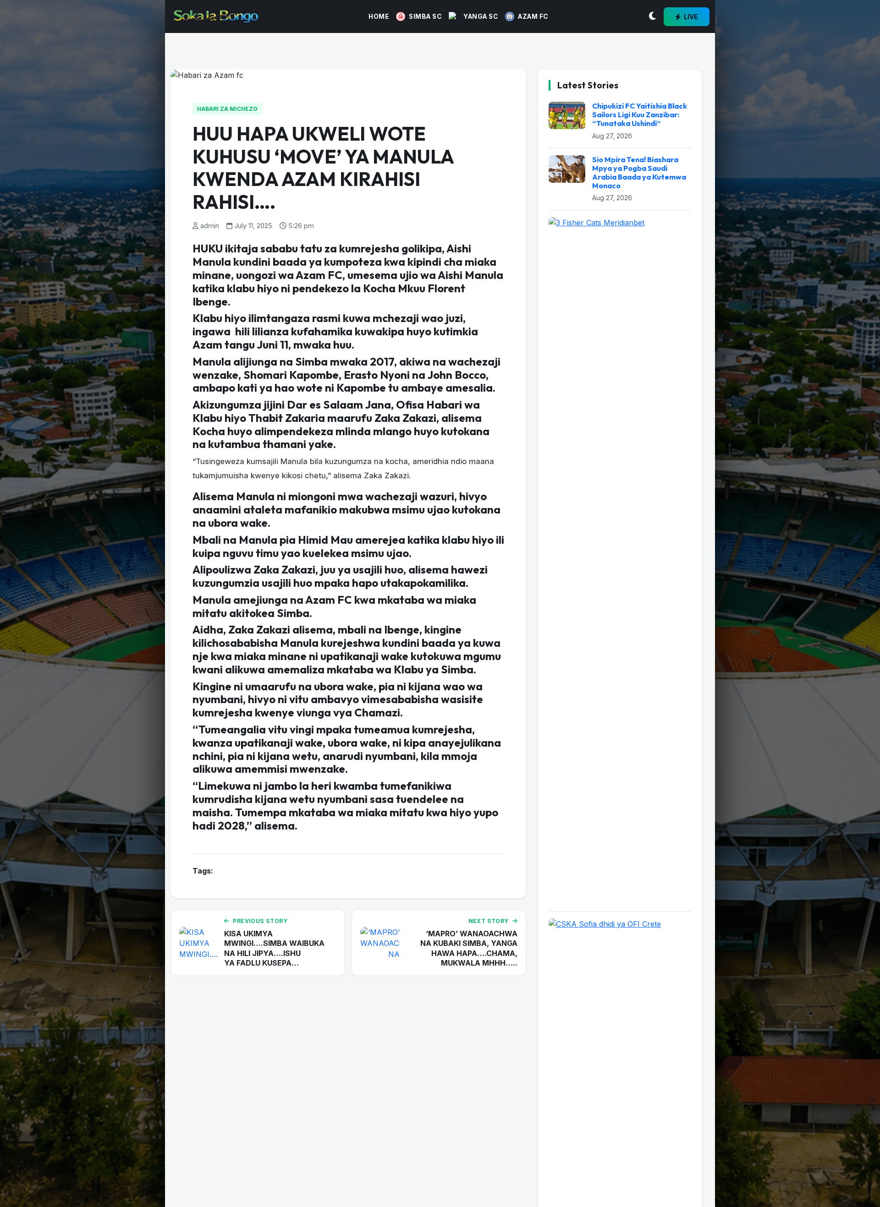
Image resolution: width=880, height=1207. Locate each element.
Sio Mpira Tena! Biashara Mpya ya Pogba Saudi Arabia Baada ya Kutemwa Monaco (639, 173)
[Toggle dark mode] (652, 16)
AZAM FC (533, 16)
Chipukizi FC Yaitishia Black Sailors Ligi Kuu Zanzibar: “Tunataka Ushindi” (639, 114)
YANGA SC (480, 16)
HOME (378, 16)
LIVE (690, 17)
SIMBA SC (425, 16)
